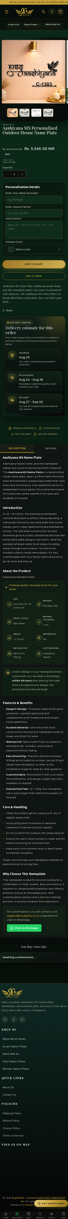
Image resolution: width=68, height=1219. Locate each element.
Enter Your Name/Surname (22, 193)
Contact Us (9, 1094)
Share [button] (9, 310)
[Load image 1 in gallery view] (12, 112)
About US (8, 1087)
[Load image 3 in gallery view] (36, 112)
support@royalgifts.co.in (23, 915)
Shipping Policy (12, 1113)
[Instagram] (5, 1019)
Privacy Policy (11, 1128)
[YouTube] (22, 1019)
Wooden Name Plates (16, 1068)
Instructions (13, 218)
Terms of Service (13, 1135)
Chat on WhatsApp (26, 928)
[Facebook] (13, 1019)
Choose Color (14, 241)
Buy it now (34, 276)
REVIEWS (50, 448)
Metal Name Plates (14, 1039)
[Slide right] (60, 113)
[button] (6, 11)
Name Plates (30, 24)
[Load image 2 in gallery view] (24, 112)
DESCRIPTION (17, 448)
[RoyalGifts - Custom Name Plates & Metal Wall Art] (24, 11)
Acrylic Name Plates (15, 1046)
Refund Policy (11, 1120)
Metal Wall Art (53, 24)
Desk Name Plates (14, 1061)
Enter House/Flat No (18, 206)
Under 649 (13, 24)
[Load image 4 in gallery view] (48, 112)
